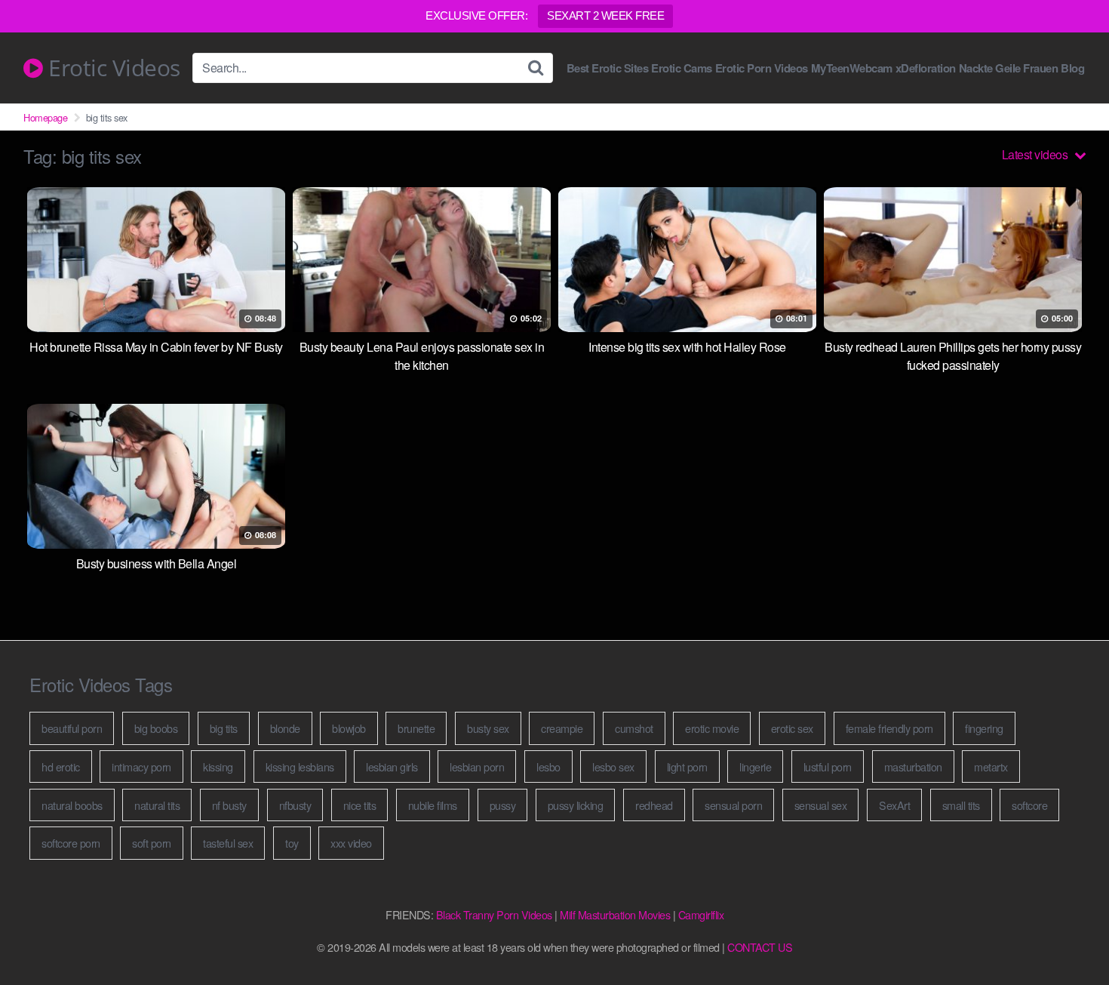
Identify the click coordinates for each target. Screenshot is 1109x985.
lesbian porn (477, 766)
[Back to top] (1067, 937)
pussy (503, 805)
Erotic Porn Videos (761, 68)
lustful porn (827, 766)
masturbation (913, 766)
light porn (687, 766)
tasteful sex (228, 843)
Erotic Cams (681, 68)
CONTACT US (759, 947)
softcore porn (70, 843)
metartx (991, 766)
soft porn (151, 843)
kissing (218, 766)
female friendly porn (889, 728)
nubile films (432, 805)
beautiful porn (71, 728)
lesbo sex (613, 766)
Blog (1072, 68)
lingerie (755, 766)
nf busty (229, 805)
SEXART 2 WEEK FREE (605, 15)
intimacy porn (141, 766)
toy (292, 843)
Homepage (45, 117)
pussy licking (576, 805)
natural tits (157, 805)
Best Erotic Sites (608, 68)
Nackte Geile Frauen (1008, 68)
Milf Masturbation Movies (615, 914)
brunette (416, 728)
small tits (961, 805)
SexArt (894, 805)
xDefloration (925, 68)
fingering (984, 728)
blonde (285, 728)
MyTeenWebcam (851, 68)
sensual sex (820, 805)
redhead (654, 805)
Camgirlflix (701, 914)
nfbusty (295, 805)
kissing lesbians (300, 766)
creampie (561, 728)
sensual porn (733, 805)
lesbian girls (392, 766)
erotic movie (712, 728)
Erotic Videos (111, 68)
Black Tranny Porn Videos (494, 914)
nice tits (359, 805)
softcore (1029, 805)
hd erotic (60, 766)
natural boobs (72, 805)
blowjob (349, 728)
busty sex (488, 728)
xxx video (351, 843)
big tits (224, 728)
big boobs (156, 728)
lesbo (548, 766)
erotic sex (792, 728)
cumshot (634, 728)
